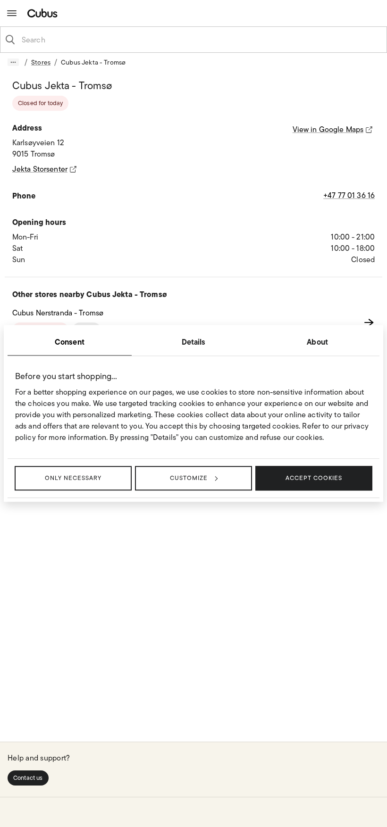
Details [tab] (194, 341)
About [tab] (317, 341)
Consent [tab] (69, 341)
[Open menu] (11, 13)
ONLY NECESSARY (73, 477)
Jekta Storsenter (39, 169)
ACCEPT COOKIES (314, 477)
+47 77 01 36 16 (349, 195)
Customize (189, 477)
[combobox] (201, 40)
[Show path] (13, 62)
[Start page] (44, 12)
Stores (40, 62)
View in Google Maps (328, 129)
